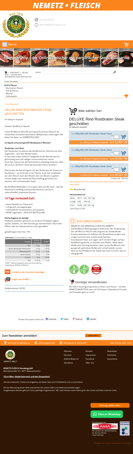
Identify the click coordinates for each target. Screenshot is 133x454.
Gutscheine (112, 359)
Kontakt (89, 351)
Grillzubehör (11, 96)
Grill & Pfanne (10, 85)
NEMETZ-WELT (10, 361)
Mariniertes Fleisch (14, 88)
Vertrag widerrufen (110, 405)
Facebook (90, 359)
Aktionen (68, 351)
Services (68, 355)
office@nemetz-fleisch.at (52, 24)
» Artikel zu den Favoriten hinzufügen (28, 272)
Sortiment (14, 73)
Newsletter (112, 351)
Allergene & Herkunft (75, 342)
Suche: (38, 72)
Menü (12, 44)
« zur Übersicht (11, 104)
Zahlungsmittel (47, 342)
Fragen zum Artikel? (20, 279)
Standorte (68, 362)
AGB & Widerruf (71, 359)
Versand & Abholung (19, 342)
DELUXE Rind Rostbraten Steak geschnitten (18, 76)
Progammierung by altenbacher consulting (112, 443)
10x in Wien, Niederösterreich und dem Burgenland (26, 376)
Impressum (91, 355)
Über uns (90, 362)
